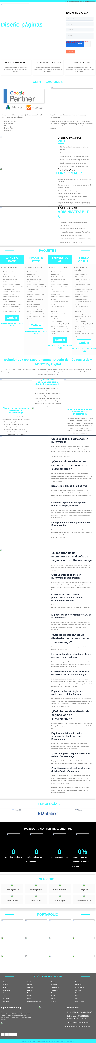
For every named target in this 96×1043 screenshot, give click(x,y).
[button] (61, 7)
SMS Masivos (61, 1041)
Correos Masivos (70, 1041)
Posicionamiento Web (53, 1041)
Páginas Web (44, 1041)
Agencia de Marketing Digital (28, 1041)
